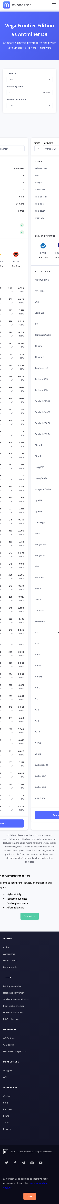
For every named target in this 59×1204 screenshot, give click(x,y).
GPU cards (8, 1045)
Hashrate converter (13, 993)
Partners (7, 1109)
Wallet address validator (16, 999)
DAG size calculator (13, 1012)
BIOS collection (11, 1019)
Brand (6, 1116)
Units (37, 143)
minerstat (17, 5)
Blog (5, 1103)
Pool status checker (13, 1006)
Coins (6, 947)
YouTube (32, 1162)
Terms (6, 1122)
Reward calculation (16, 100)
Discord (40, 1162)
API (5, 1077)
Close (29, 1196)
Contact (7, 1096)
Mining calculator (12, 986)
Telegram (23, 1162)
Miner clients (10, 960)
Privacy (7, 1129)
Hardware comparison (14, 1051)
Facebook (15, 1162)
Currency (11, 74)
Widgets (7, 1070)
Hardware (48, 143)
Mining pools (10, 967)
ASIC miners (9, 1038)
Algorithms (9, 954)
